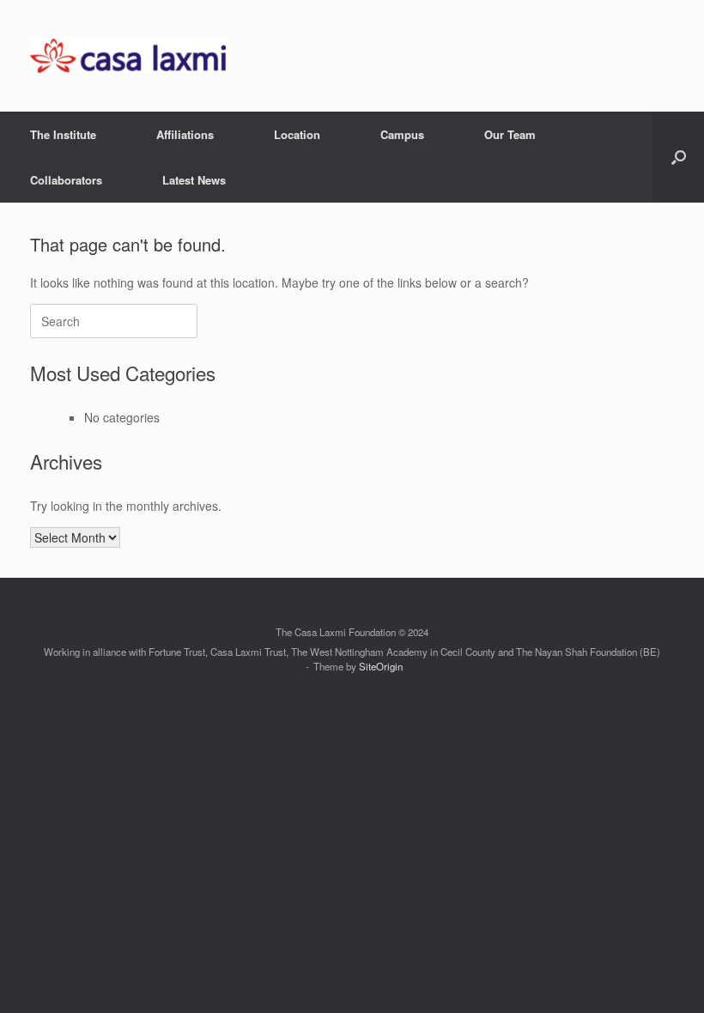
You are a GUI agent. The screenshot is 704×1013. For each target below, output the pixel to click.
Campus (402, 134)
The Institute (63, 134)
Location (297, 134)
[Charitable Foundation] (128, 56)
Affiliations (185, 134)
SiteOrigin (381, 666)
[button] (678, 157)
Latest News (194, 180)
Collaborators (66, 180)
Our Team (510, 134)
